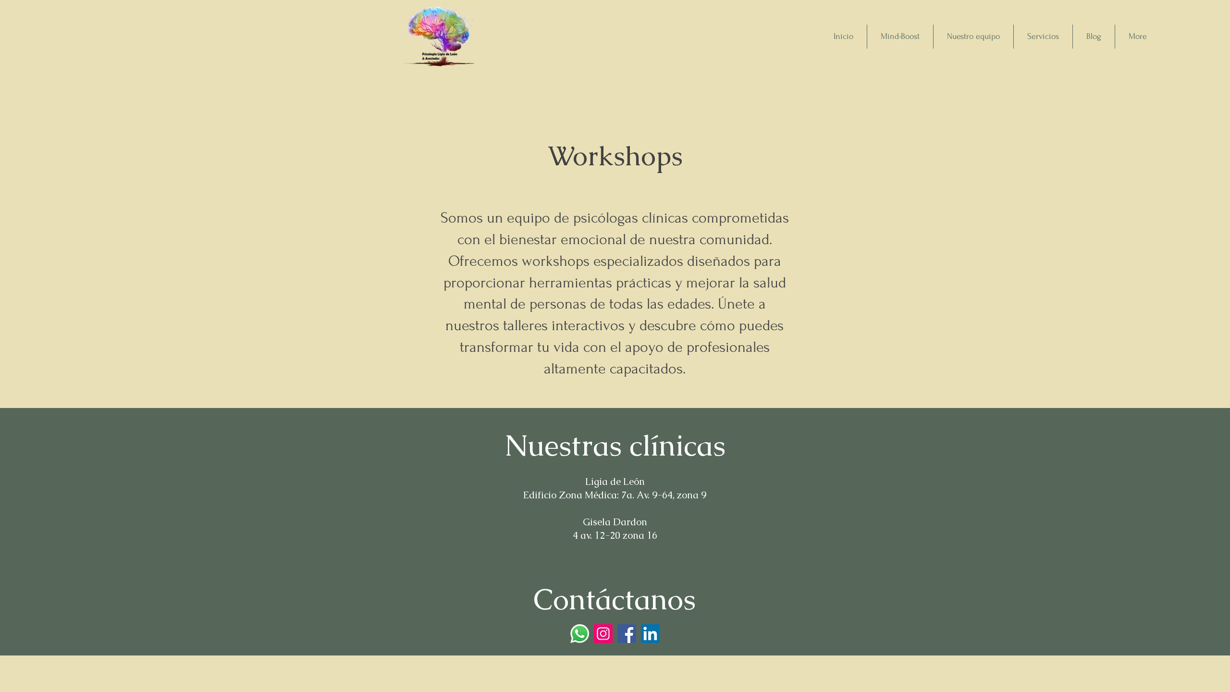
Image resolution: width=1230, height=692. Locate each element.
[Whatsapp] (579, 633)
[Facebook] (626, 633)
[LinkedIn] (650, 633)
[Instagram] (603, 633)
